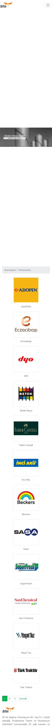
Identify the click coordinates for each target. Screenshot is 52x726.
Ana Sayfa (10, 270)
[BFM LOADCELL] (6, 5)
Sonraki (23, 698)
